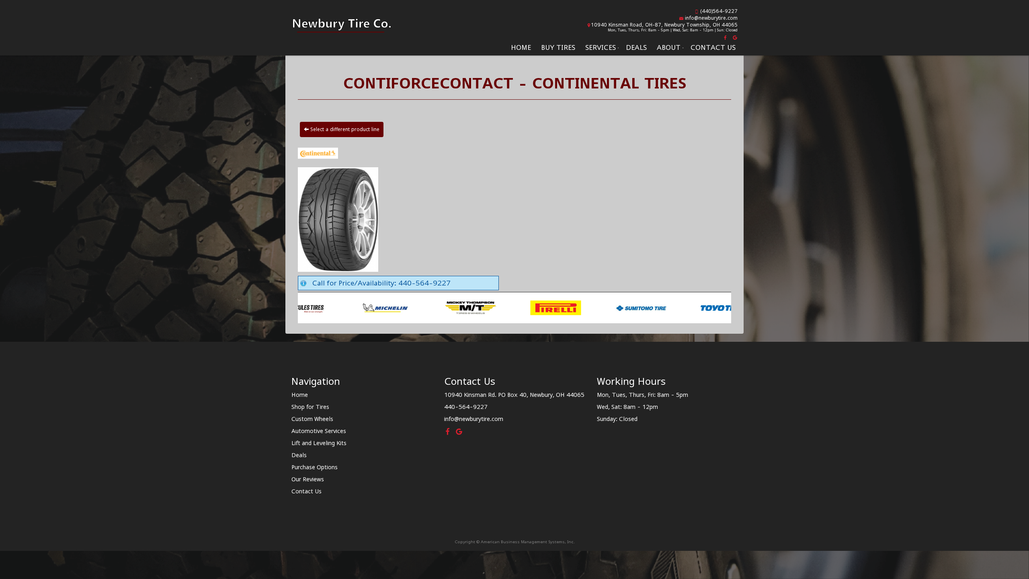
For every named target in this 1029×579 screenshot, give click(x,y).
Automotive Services (318, 430)
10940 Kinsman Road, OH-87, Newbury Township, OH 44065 (664, 25)
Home (521, 47)
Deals (636, 47)
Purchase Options (314, 467)
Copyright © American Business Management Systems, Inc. (515, 541)
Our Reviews (307, 479)
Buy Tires (558, 47)
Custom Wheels (312, 418)
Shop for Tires (310, 406)
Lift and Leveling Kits (318, 442)
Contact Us (713, 47)
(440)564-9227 (719, 11)
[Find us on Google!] (734, 37)
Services (600, 47)
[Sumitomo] (505, 307)
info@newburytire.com (711, 18)
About (669, 47)
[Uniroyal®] (675, 307)
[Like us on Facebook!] (725, 37)
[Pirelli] (420, 307)
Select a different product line (344, 129)
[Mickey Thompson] (335, 307)
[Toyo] (590, 307)
